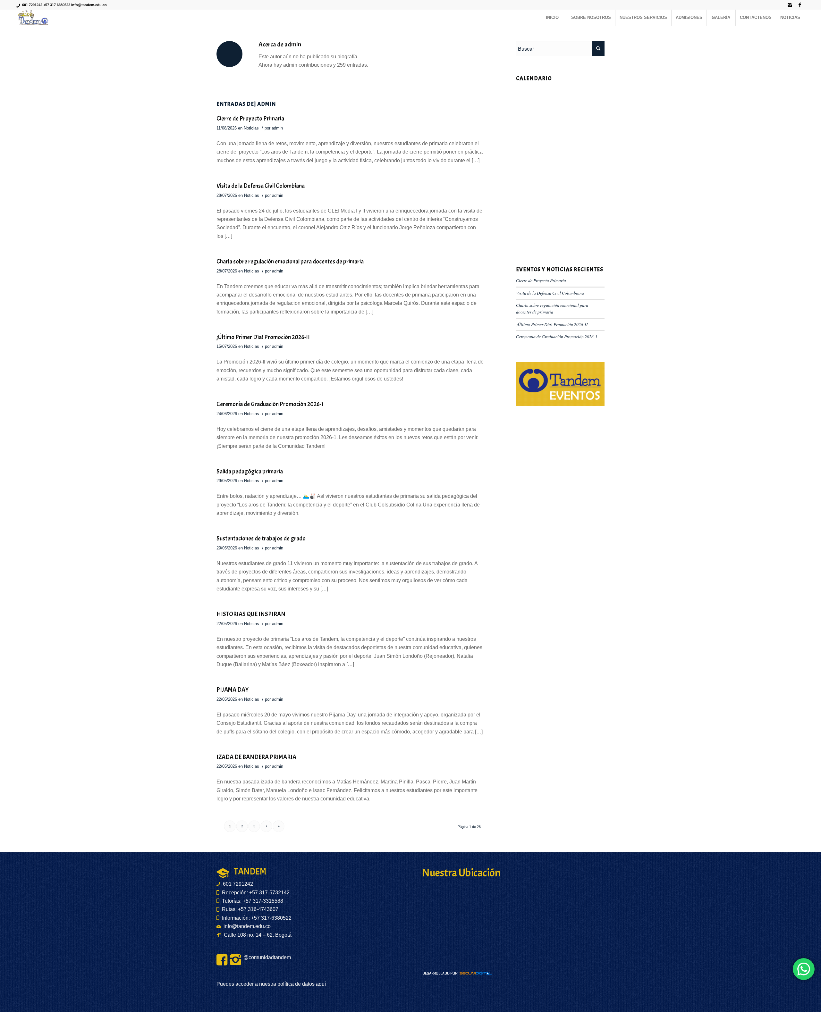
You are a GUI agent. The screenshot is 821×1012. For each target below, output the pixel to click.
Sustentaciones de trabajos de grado (261, 538)
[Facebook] (800, 5)
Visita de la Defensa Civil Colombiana (260, 186)
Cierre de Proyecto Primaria (250, 118)
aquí (320, 984)
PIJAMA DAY (232, 690)
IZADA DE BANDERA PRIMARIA (256, 757)
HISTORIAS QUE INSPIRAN (250, 614)
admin (277, 128)
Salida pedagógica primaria (249, 471)
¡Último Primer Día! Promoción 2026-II (263, 337)
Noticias (251, 128)
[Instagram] (790, 5)
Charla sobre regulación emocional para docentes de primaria (290, 261)
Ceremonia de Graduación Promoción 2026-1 (270, 404)
